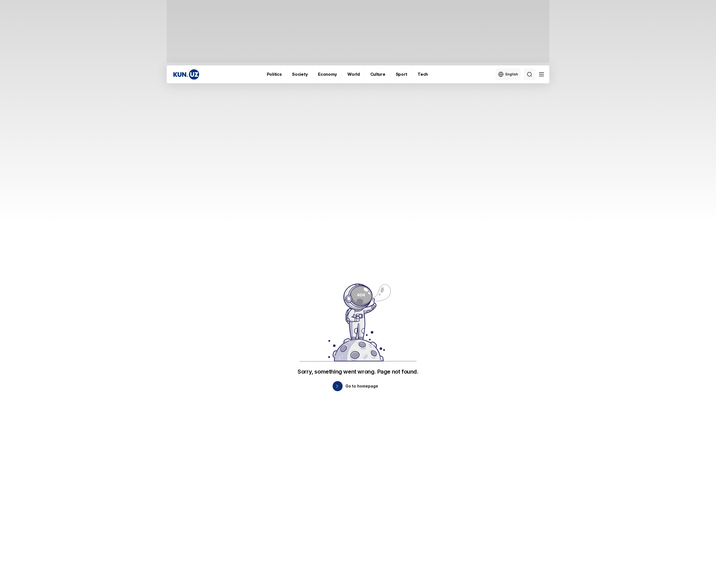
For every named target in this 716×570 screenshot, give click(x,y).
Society (300, 74)
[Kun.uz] (186, 74)
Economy (327, 74)
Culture (377, 74)
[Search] (529, 74)
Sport (402, 74)
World (353, 74)
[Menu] (541, 74)
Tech (423, 74)
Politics (274, 74)
